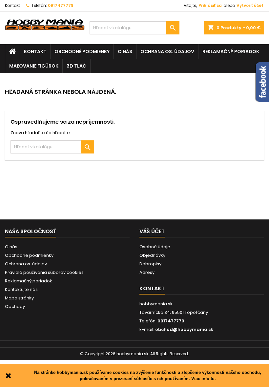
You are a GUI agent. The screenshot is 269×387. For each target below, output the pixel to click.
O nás (125, 51)
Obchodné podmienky (82, 51)
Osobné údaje (154, 247)
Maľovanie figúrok (33, 66)
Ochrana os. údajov (167, 51)
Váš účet (152, 231)
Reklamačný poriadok (230, 51)
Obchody (15, 306)
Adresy (147, 272)
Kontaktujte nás (21, 289)
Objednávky (152, 255)
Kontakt (12, 5)
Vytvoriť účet (250, 5)
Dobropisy (150, 264)
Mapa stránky (19, 298)
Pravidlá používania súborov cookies (44, 272)
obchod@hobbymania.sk (184, 329)
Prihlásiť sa (210, 5)
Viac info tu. (203, 378)
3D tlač (76, 66)
